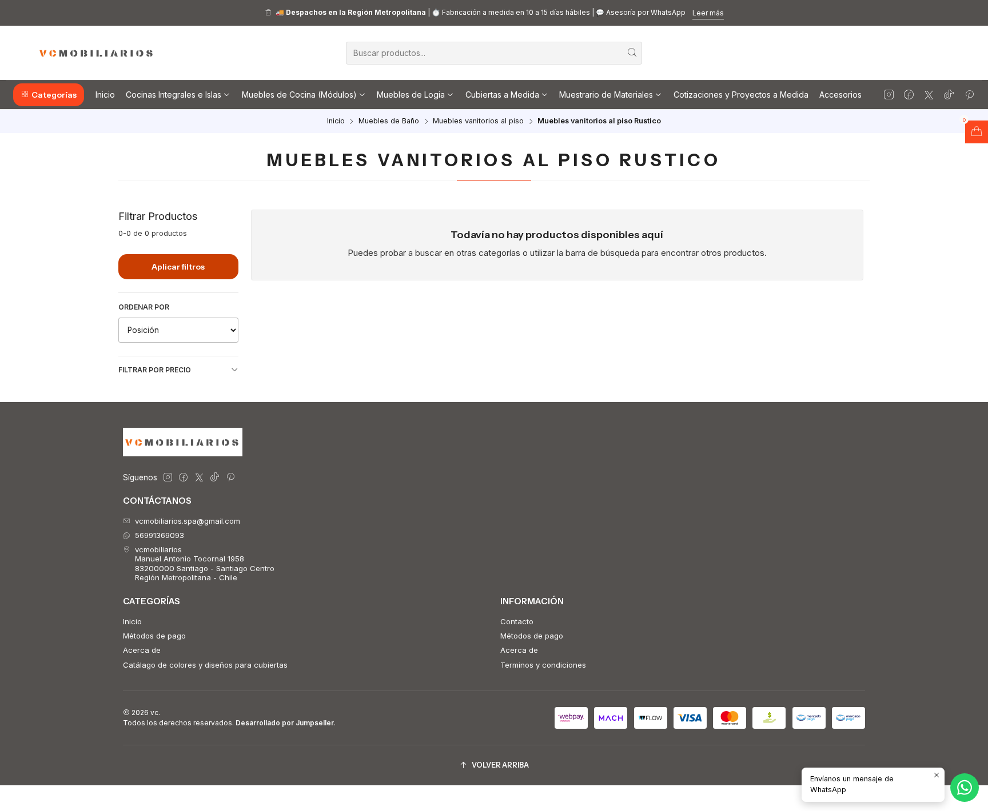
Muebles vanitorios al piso (478, 121)
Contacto (516, 621)
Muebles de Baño (388, 121)
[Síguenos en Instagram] (889, 95)
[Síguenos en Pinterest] (969, 95)
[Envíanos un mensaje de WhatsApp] (964, 787)
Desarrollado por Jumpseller (285, 722)
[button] (48, 94)
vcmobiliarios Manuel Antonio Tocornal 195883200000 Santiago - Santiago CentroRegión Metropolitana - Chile (204, 563)
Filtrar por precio (154, 370)
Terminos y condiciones (543, 664)
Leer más (708, 13)
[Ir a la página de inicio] (96, 53)
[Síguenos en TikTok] (949, 95)
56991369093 (159, 535)
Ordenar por (143, 307)
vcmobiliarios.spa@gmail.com (187, 520)
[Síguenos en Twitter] (929, 95)
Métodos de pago (154, 635)
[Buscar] (632, 53)
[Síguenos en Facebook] (909, 95)
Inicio (336, 121)
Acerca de (142, 650)
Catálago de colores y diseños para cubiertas (205, 664)
